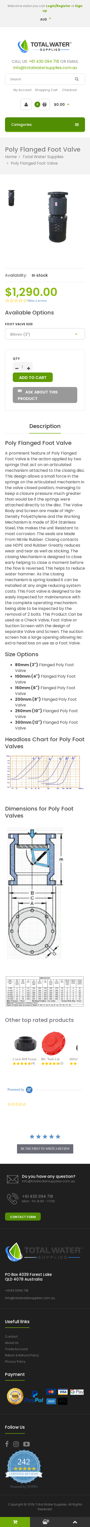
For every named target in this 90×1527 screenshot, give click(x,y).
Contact (11, 1336)
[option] (57, 216)
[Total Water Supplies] (45, 54)
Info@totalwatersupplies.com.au (48, 1181)
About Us (11, 1343)
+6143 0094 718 (16, 1290)
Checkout (69, 90)
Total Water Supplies (43, 157)
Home (11, 157)
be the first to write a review (45, 1149)
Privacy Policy (15, 1361)
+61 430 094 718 (44, 61)
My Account (23, 90)
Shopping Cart (46, 90)
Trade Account (16, 1349)
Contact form (23, 1217)
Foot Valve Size (19, 324)
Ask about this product (38, 395)
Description (45, 426)
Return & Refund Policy (22, 1355)
